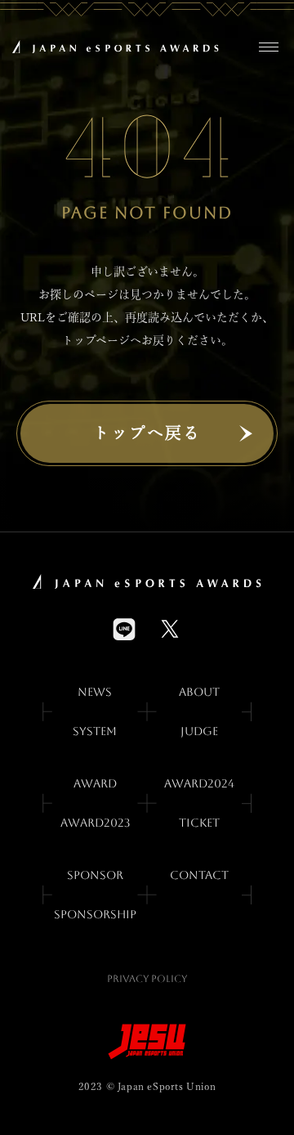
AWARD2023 (95, 822)
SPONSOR (95, 875)
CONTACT (199, 875)
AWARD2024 (199, 783)
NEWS (95, 691)
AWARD (95, 783)
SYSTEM (95, 731)
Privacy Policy (147, 979)
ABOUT (199, 691)
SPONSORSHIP (95, 914)
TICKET (199, 822)
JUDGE (199, 731)
